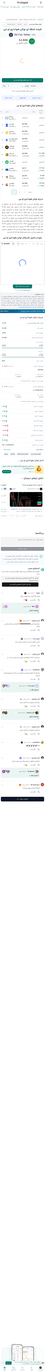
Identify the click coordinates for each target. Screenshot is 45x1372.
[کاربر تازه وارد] (42, 757)
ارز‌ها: (41, 7)
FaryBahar (36, 670)
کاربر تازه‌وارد (36, 621)
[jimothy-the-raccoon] (17, 686)
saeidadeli (36, 742)
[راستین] (7, 132)
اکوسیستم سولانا (22, 454)
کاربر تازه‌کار (36, 654)
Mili (33, 606)
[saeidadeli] (42, 742)
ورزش (6, 454)
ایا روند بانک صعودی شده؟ (32, 485)
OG (4, 86)
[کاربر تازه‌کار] (42, 654)
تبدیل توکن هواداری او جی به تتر (22, 91)
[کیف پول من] (7, 140)
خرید (25, 24)
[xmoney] (21, 606)
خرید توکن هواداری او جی (21, 80)
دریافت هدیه (6, 472)
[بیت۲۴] (7, 118)
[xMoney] (22, 670)
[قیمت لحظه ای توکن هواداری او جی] (11, 35)
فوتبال (12, 454)
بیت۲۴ (11, 117)
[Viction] (22, 654)
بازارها (20, 24)
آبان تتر (11, 124)
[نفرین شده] (42, 638)
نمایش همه (7, 450)
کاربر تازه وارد (35, 758)
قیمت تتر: (32, 7)
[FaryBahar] (42, 669)
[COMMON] (21, 699)
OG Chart (17, 290)
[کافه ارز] (7, 184)
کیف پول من (13, 139)
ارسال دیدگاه (22, 549)
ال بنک (11, 153)
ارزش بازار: (6, 7)
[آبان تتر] (7, 125)
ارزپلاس (11, 146)
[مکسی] (7, 169)
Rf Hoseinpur (35, 785)
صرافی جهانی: (16, 7)
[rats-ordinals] (16, 712)
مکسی (11, 168)
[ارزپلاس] (7, 147)
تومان (27, 86)
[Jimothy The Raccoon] (22, 639)
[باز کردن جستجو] (4, 2)
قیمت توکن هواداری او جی (35, 323)
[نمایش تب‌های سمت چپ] (4, 24)
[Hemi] (21, 621)
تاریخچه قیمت (11, 24)
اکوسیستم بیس (36, 454)
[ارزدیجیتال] (22, 2)
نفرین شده (36, 639)
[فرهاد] (42, 593)
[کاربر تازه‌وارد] (42, 620)
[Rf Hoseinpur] (42, 784)
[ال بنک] (7, 154)
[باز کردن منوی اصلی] (40, 2)
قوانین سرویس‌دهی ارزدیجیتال (27, 307)
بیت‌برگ (11, 176)
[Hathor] (22, 742)
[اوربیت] (7, 162)
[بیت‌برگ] (7, 177)
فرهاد (38, 593)
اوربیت (11, 161)
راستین (11, 131)
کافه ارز (11, 183)
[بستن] (3, 1363)
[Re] (25, 593)
